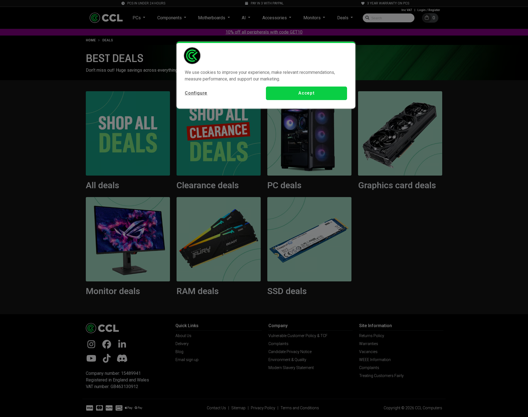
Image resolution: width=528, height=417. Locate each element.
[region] (266, 75)
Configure (196, 93)
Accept (306, 93)
